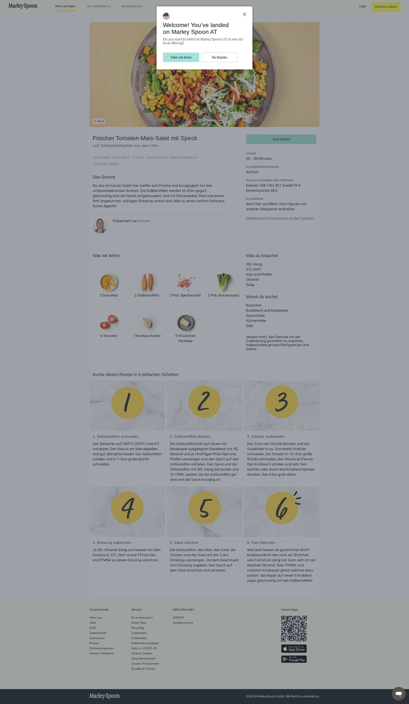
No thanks (219, 57)
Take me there (181, 57)
